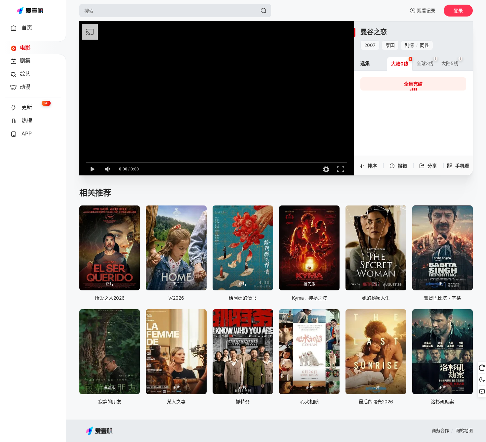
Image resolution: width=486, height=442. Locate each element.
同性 (424, 45)
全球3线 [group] (426, 61)
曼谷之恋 (373, 32)
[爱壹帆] (30, 11)
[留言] (482, 391)
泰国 (390, 45)
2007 (370, 45)
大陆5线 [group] (451, 61)
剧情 (409, 45)
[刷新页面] (482, 368)
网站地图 (464, 430)
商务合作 (440, 430)
